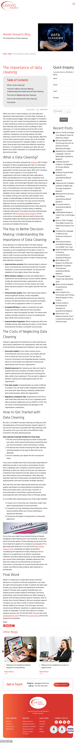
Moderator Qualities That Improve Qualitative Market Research (63, 270)
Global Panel (9, 729)
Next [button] (72, 651)
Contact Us (9, 724)
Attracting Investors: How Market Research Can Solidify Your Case (64, 244)
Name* (55, 79)
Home (5, 54)
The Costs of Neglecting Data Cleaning (21, 95)
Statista (34, 162)
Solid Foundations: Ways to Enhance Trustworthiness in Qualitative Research (65, 254)
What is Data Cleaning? (16, 85)
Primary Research (28, 721)
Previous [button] (3, 651)
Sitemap (41, 731)
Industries (42, 721)
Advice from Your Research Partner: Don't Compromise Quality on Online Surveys (65, 318)
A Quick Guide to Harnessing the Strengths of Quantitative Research (64, 307)
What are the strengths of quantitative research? (64, 287)
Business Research (28, 729)
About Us (8, 721)
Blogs (41, 729)
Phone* (55, 85)
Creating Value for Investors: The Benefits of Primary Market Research (64, 166)
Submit (63, 119)
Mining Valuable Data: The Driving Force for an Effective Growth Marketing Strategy (65, 144)
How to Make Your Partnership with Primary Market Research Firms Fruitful (65, 296)
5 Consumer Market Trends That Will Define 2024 (64, 279)
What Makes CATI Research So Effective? (64, 262)
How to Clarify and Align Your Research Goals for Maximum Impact (65, 135)
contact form (33, 616)
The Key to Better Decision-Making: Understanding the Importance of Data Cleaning (25, 90)
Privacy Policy (10, 726)
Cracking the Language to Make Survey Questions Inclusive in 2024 (64, 235)
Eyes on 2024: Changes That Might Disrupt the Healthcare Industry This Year (65, 224)
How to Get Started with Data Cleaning (22, 99)
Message (56, 98)
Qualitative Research (29, 724)
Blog (10, 54)
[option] (20, 662)
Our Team (42, 724)
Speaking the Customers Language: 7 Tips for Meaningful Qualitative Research (65, 155)
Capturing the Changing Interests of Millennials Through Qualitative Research (65, 187)
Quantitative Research (29, 726)
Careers (41, 726)
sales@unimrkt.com (10, 616)
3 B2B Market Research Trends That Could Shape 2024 (65, 215)
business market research (27, 214)
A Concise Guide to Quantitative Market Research (63, 207)
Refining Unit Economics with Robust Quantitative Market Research (65, 198)
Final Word (11, 102)
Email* (55, 91)
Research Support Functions (28, 732)
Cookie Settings (6, 741)
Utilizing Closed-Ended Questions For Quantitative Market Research (64, 176)
